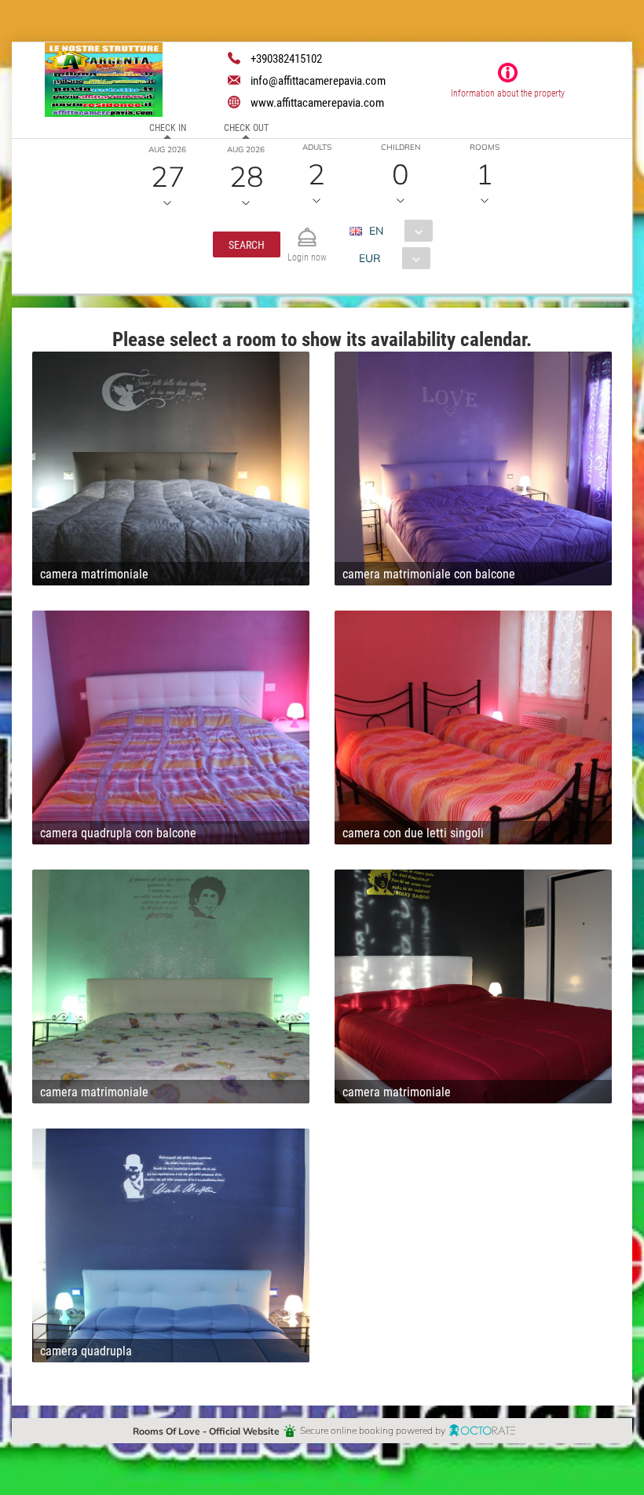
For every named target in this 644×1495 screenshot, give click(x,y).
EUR (370, 257)
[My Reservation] (307, 230)
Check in (167, 127)
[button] (246, 244)
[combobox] (397, 231)
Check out (246, 127)
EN (376, 230)
